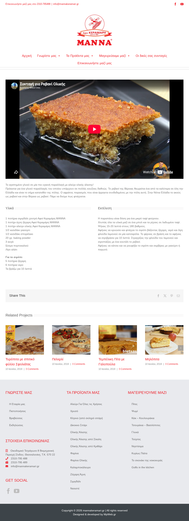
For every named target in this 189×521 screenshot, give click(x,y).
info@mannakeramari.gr (66, 4)
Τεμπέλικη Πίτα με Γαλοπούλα (117, 339)
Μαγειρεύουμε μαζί (112, 56)
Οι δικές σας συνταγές (151, 56)
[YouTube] (16, 491)
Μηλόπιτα (164, 339)
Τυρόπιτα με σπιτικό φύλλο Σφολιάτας (24, 339)
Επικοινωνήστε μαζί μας (95, 63)
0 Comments (32, 369)
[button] (8, 348)
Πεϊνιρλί (71, 339)
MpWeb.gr (110, 514)
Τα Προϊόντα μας (77, 56)
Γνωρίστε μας (46, 56)
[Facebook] (8, 491)
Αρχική (27, 56)
